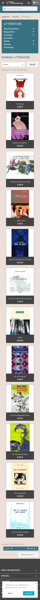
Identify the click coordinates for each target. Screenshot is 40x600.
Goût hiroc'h (23, 587)
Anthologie (8, 47)
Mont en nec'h (28, 554)
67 (12, 548)
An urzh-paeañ (20, 376)
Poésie (7, 41)
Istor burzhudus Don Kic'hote (20, 259)
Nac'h (10, 593)
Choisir (13, 64)
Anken (20, 337)
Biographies (9, 32)
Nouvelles (8, 38)
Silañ (32, 64)
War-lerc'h (32, 548)
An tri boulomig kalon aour (20, 415)
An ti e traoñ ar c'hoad (20, 532)
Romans (7, 44)
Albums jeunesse (11, 29)
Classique (8, 35)
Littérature (13, 24)
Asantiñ (28, 593)
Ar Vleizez (20, 104)
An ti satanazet (20, 493)
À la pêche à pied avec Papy (20, 182)
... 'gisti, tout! (20, 221)
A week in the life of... (20, 143)
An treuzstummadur (20, 454)
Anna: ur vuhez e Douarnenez (20, 299)
